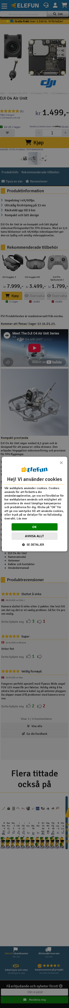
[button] (34, 544)
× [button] (61, 463)
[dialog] (34, 504)
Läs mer (22, 518)
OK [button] (34, 527)
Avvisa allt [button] (34, 536)
